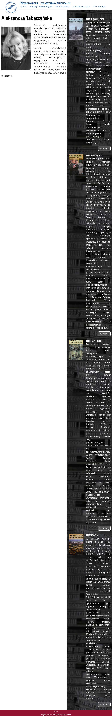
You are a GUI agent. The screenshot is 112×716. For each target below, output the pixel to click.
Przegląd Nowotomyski (41, 6)
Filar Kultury (99, 6)
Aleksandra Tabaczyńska (26, 18)
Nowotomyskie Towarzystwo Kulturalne (45, 3)
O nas (23, 6)
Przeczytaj (104, 148)
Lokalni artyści (62, 6)
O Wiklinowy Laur (81, 6)
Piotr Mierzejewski (62, 714)
